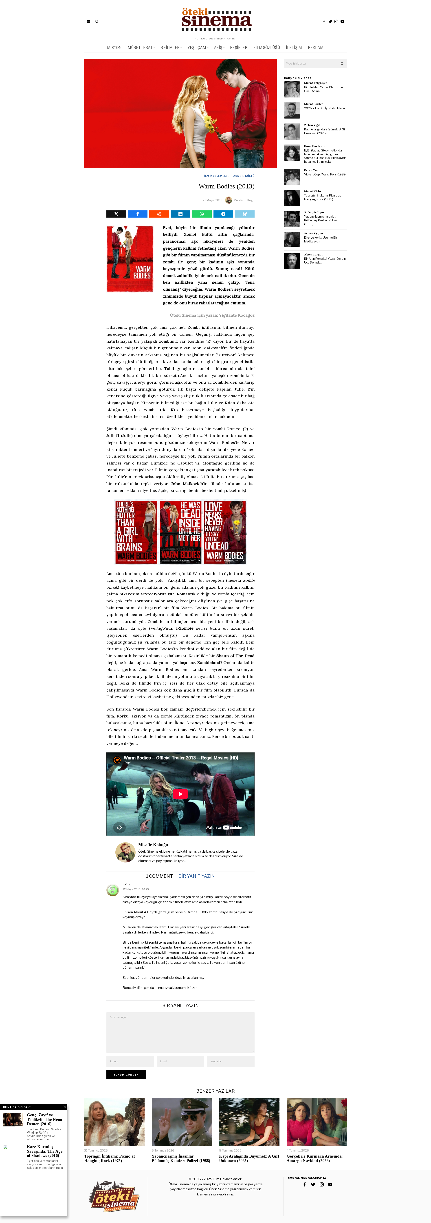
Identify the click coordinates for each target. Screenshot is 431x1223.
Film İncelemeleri (217, 176)
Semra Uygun (313, 233)
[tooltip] (324, 21)
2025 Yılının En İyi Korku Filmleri (325, 108)
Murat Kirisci (313, 191)
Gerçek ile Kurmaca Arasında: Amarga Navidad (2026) (315, 1158)
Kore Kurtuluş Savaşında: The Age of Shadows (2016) (45, 1151)
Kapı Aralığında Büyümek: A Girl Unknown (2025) (325, 131)
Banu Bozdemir (315, 146)
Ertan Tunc (312, 170)
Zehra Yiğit (312, 125)
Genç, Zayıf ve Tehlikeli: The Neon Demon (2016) (44, 1119)
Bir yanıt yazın (196, 876)
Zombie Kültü (244, 176)
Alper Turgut (313, 254)
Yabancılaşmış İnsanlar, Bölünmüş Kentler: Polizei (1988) (320, 220)
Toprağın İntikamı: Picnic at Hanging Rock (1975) (322, 197)
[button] (342, 63)
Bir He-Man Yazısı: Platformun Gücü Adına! (324, 89)
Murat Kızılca (313, 104)
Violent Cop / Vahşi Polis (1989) (325, 174)
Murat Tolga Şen (316, 82)
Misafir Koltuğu (244, 200)
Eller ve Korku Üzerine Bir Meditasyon (320, 239)
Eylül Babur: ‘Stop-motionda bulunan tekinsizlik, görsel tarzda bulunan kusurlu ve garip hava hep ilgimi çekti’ (325, 156)
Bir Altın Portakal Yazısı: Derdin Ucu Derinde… (325, 260)
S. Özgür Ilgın (314, 212)
